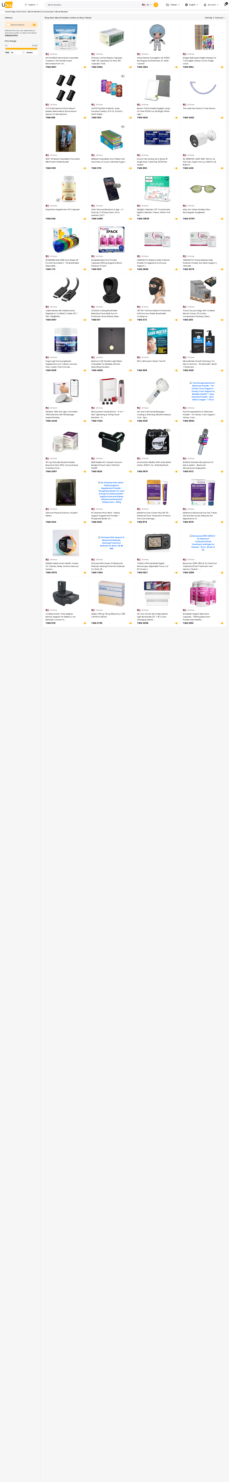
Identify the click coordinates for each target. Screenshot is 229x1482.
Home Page (10, 11)
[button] (173, 4)
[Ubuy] (7, 4)
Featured (219, 17)
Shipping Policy (11, 35)
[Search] (155, 5)
